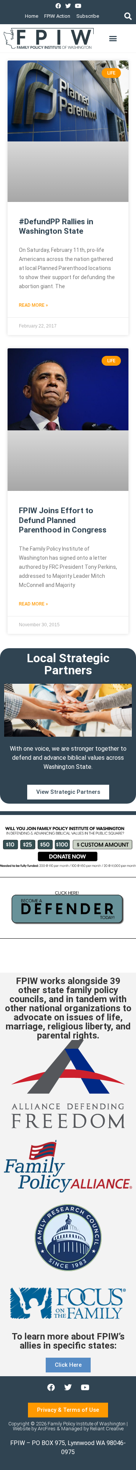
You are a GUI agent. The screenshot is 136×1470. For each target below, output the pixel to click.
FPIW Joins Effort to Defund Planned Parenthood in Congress (63, 520)
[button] (128, 16)
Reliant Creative (107, 1428)
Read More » (33, 305)
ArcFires (47, 1428)
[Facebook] (58, 6)
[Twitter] (68, 6)
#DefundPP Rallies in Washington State (56, 226)
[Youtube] (78, 6)
